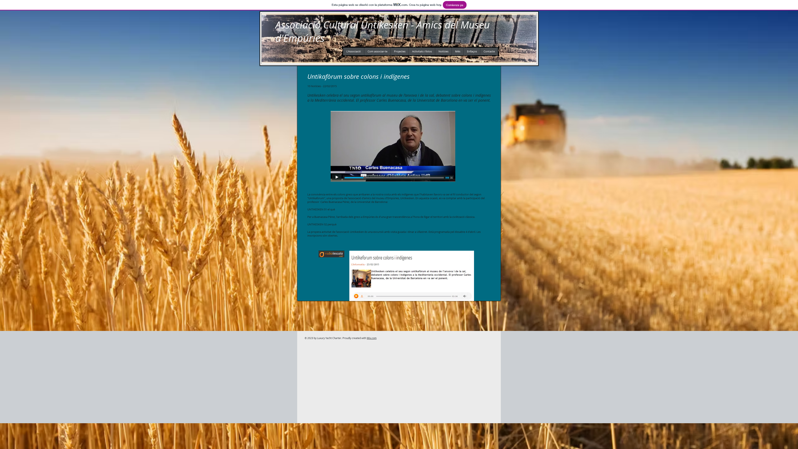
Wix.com (372, 338)
